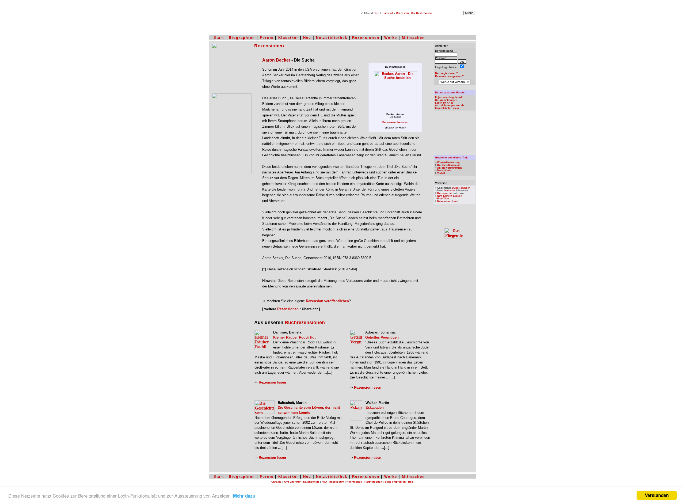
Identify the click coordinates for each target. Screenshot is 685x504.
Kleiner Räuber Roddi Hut (294, 337)
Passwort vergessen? (449, 76)
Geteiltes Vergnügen (382, 337)
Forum (266, 38)
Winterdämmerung (448, 162)
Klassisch (388, 13)
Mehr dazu (244, 495)
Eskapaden (375, 408)
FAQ (324, 481)
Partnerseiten (373, 481)
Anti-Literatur (292, 481)
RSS (411, 481)
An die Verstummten (449, 167)
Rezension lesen (272, 382)
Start (219, 38)
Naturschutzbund (447, 201)
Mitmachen (413, 38)
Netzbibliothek (331, 38)
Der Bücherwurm (421, 13)
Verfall (441, 173)
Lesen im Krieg (444, 102)
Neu (377, 13)
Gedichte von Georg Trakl (452, 157)
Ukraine (276, 481)
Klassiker (288, 38)
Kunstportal (444, 193)
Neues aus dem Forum (450, 92)
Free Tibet (443, 198)
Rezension (402, 13)
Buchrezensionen (305, 322)
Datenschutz (311, 481)
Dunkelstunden (461, 188)
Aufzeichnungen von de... (451, 105)
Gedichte (449, 190)
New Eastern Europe (449, 196)
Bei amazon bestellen (395, 122)
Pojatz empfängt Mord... (449, 97)
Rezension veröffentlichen (327, 301)
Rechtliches (354, 481)
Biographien (242, 38)
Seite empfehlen (395, 481)
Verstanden (657, 495)
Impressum (336, 481)
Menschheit (444, 170)
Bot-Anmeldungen (446, 100)
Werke (390, 38)
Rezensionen (365, 38)
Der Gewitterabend (448, 165)
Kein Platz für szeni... (448, 108)
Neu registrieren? (446, 73)
